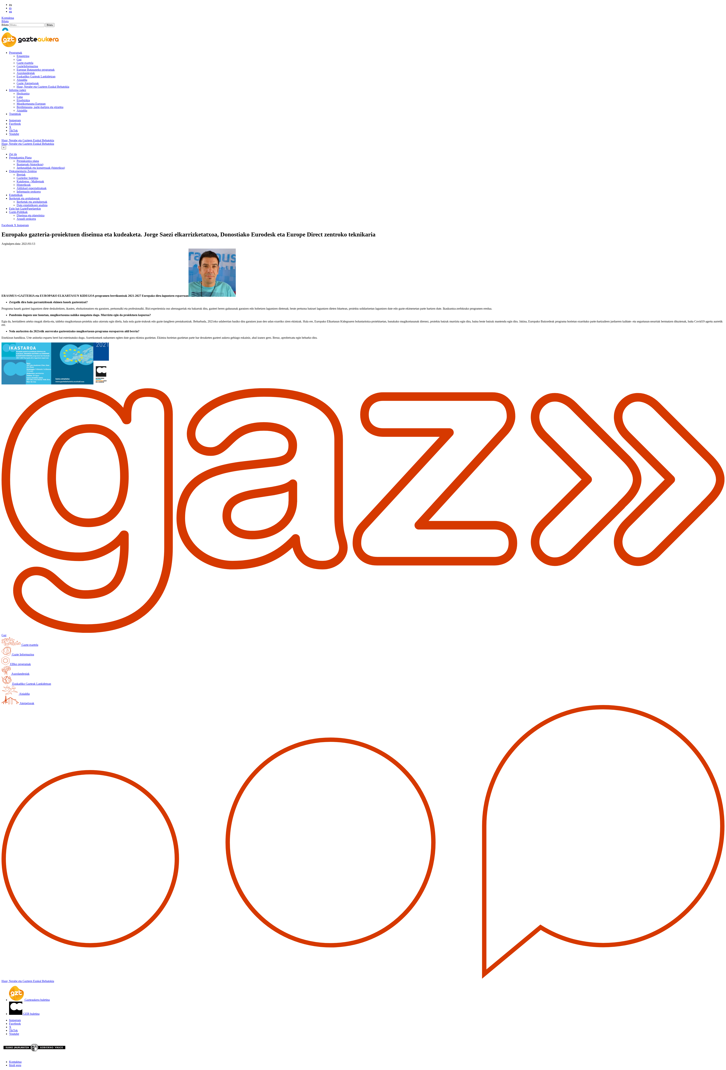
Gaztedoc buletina (27, 178)
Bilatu (5, 21)
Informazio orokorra (29, 191)
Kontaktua (8, 17)
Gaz (19, 59)
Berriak (21, 174)
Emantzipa (23, 56)
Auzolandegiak (26, 73)
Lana (20, 96)
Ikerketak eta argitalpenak (32, 201)
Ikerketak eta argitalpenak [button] (24, 198)
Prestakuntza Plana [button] (20, 157)
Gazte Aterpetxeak (28, 83)
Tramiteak (15, 113)
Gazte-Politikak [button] (18, 212)
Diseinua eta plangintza (30, 215)
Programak (15, 52)
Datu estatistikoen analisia (32, 205)
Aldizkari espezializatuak (32, 188)
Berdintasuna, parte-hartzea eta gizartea (40, 107)
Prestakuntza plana (28, 161)
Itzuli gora (15, 1065)
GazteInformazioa (27, 66)
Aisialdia (22, 79)
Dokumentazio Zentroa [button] (23, 171)
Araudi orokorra (26, 218)
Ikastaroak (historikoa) (30, 164)
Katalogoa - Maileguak (30, 181)
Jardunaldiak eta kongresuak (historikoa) (41, 167)
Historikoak (24, 184)
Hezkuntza (23, 93)
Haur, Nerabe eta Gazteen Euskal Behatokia (43, 86)
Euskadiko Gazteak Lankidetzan (36, 76)
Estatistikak (16, 195)
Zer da (13, 154)
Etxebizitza (23, 100)
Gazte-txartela (25, 62)
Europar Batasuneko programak (36, 69)
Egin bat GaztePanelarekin (25, 208)
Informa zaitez (17, 90)
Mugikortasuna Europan (31, 103)
